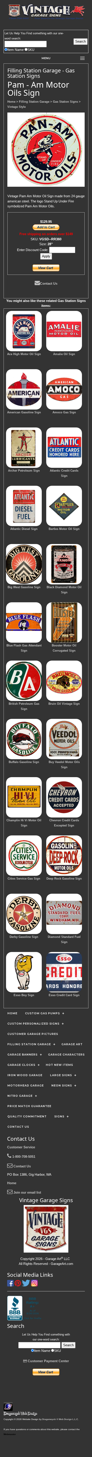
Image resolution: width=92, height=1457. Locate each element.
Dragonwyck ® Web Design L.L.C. (60, 1419)
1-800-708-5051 (23, 1156)
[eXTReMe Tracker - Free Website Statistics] (8, 1408)
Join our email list (27, 1192)
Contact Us (48, 283)
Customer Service (21, 1147)
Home (11, 1183)
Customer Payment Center (48, 1361)
